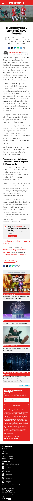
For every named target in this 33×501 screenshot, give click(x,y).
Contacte (4, 451)
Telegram (15, 250)
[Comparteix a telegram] (21, 48)
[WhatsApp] (15, 439)
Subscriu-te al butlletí (12, 464)
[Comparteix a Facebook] (9, 48)
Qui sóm (4, 449)
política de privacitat (18, 410)
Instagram (22, 255)
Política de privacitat (8, 456)
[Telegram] (17, 439)
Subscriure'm (16, 406)
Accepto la (15, 410)
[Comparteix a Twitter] (12, 48)
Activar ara (12, 236)
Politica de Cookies (7, 459)
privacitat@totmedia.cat (19, 430)
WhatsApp (7, 250)
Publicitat (5, 454)
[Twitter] (10, 439)
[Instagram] (12, 439)
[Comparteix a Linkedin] (15, 48)
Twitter (14, 255)
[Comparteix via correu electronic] (24, 48)
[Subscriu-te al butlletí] (5, 439)
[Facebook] (8, 439)
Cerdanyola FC (9, 261)
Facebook (6, 255)
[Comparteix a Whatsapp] (18, 48)
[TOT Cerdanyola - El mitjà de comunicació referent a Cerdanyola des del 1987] (17, 2)
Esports (16, 24)
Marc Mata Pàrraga (15, 52)
